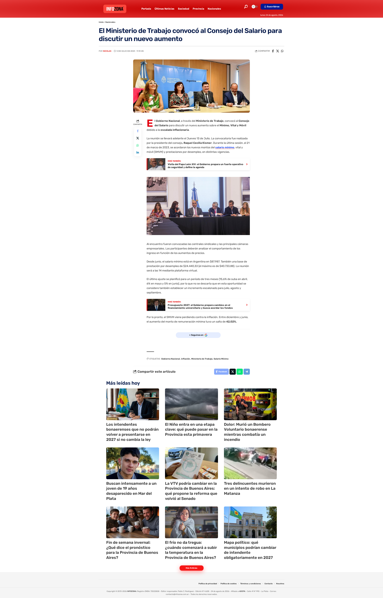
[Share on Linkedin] (137, 152)
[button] (246, 7)
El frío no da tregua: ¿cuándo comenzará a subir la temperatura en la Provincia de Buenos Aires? (191, 550)
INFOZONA (131, 591)
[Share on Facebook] (273, 51)
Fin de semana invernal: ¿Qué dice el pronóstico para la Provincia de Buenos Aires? (132, 550)
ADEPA (242, 591)
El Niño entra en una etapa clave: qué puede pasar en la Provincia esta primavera (191, 429)
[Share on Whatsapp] (282, 51)
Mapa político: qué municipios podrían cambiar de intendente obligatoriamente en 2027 (250, 550)
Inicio (101, 22)
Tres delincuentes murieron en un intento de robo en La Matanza (250, 488)
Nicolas (107, 51)
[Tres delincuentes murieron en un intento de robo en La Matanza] (250, 463)
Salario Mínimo (221, 359)
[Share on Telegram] (247, 372)
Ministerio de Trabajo (201, 359)
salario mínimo (224, 147)
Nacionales (110, 22)
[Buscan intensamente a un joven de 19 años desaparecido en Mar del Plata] (132, 463)
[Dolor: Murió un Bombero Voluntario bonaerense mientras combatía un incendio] (250, 404)
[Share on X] (277, 51)
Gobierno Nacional (170, 359)
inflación (185, 359)
